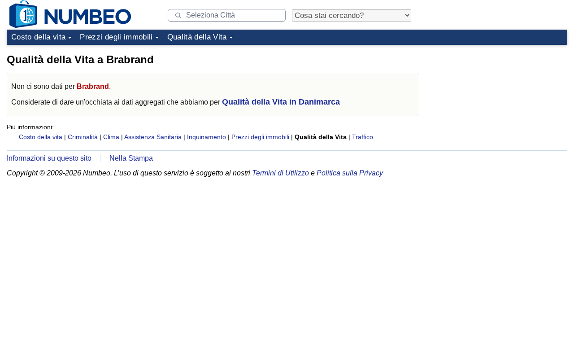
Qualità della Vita (197, 37)
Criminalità (83, 136)
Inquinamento (206, 136)
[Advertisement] (500, 105)
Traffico (362, 136)
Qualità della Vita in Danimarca (281, 101)
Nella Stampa (131, 158)
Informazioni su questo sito (49, 158)
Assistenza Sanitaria (153, 136)
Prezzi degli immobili (116, 37)
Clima (111, 136)
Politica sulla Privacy (350, 173)
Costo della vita (38, 37)
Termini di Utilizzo (280, 173)
